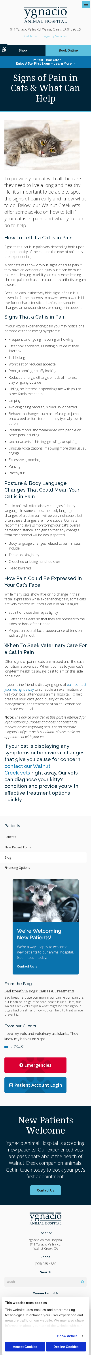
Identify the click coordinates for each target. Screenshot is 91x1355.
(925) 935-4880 (30, 36)
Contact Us (45, 1190)
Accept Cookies (25, 1347)
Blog (7, 857)
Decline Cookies (65, 1347)
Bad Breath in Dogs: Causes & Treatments (39, 991)
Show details (67, 1336)
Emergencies (37, 1065)
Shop (23, 50)
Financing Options (17, 867)
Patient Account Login (38, 1085)
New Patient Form (17, 847)
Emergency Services (53, 36)
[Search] (82, 1282)
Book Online (68, 50)
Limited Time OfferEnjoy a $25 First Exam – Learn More (44, 61)
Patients (10, 837)
